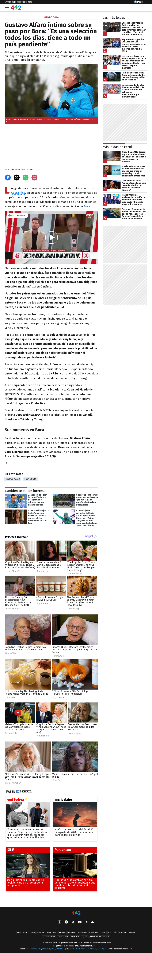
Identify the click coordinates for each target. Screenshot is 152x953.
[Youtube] (79, 922)
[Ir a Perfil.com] (140, 2)
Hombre (62, 933)
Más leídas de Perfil (117, 147)
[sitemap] (92, 922)
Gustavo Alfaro (12, 479)
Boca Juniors (30, 479)
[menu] (7, 7)
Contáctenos (63, 937)
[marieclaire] (75, 800)
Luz (109, 933)
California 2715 (34, 949)
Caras (32, 933)
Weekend (71, 933)
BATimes (132, 933)
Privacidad (75, 937)
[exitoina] (28, 800)
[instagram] (59, 922)
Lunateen (122, 933)
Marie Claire (52, 933)
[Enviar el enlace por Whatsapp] (25, 177)
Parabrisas (82, 933)
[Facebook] (66, 922)
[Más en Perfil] (23, 792)
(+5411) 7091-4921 (82, 949)
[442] (76, 913)
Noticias (40, 933)
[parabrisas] (75, 850)
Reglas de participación (99, 937)
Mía (115, 933)
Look (104, 933)
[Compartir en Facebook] (8, 177)
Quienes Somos (49, 937)
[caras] (28, 850)
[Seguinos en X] (72, 922)
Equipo (85, 937)
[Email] (34, 177)
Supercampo (94, 933)
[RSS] (86, 922)
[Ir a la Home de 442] (16, 9)
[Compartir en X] (17, 177)
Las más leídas (114, 18)
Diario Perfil (22, 933)
